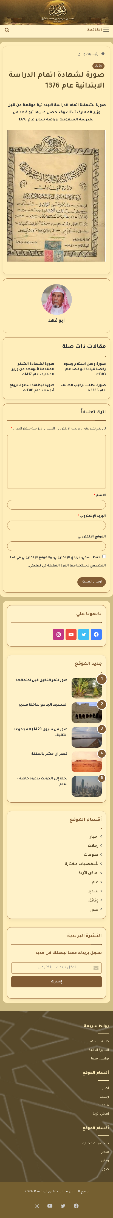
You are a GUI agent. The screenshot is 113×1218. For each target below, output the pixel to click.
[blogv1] (56, 12)
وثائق (82, 54)
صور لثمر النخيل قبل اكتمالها (41, 680)
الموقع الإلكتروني (92, 537)
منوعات (91, 855)
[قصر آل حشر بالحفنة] (87, 762)
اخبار (94, 837)
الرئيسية (94, 54)
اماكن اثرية (88, 873)
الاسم (100, 495)
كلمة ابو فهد (99, 1042)
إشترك (56, 982)
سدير (93, 892)
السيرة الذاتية (99, 1050)
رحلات (93, 846)
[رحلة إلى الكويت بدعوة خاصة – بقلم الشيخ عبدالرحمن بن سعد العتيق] (87, 786)
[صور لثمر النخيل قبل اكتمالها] (87, 688)
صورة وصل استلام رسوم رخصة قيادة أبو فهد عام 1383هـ (84, 369)
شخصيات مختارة (81, 864)
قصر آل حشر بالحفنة (49, 754)
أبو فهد (56, 320)
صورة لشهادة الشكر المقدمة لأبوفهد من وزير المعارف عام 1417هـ (33, 369)
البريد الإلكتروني (92, 516)
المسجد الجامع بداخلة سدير (43, 705)
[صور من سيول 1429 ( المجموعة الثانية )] (87, 737)
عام (95, 882)
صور (94, 910)
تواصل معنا (100, 1059)
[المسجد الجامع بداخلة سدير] (87, 712)
